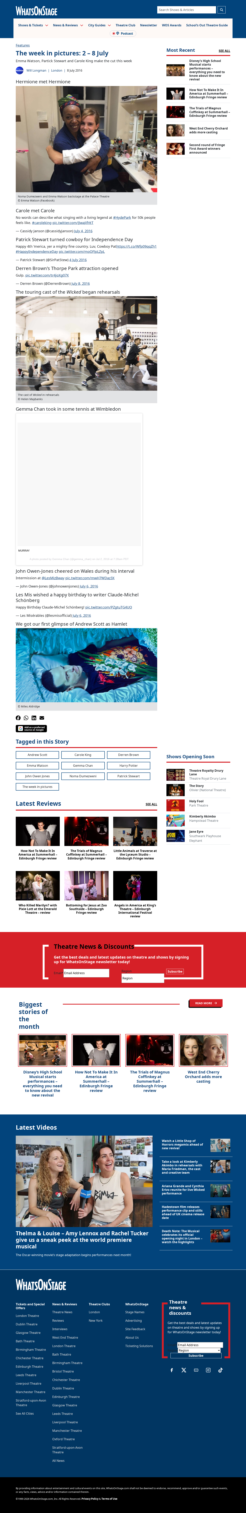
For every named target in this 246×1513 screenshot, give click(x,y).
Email (58, 973)
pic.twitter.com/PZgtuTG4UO (108, 607)
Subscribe (175, 971)
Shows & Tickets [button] (31, 25)
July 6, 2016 (89, 586)
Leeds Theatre (26, 1375)
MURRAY (24, 550)
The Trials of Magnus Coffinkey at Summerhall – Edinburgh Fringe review (150, 1081)
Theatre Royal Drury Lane (207, 778)
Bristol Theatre (63, 1371)
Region (126, 971)
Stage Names (135, 1312)
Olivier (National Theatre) (207, 790)
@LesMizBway (53, 578)
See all (224, 51)
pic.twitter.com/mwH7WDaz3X (90, 578)
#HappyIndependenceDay (37, 251)
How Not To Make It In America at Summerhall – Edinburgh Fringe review (96, 1081)
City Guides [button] (97, 25)
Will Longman (36, 70)
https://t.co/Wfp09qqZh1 (136, 246)
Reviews (58, 1320)
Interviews (59, 1329)
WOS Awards (171, 25)
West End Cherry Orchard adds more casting (203, 1076)
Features (23, 45)
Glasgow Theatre (28, 1333)
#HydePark (122, 217)
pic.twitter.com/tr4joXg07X (47, 275)
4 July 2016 (78, 259)
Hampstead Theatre (203, 820)
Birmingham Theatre (31, 1349)
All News (58, 1461)
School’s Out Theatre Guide (207, 25)
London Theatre (27, 1316)
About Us (132, 1337)
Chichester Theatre (29, 1358)
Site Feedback (135, 1329)
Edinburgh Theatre (29, 1366)
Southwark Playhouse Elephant (205, 838)
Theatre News (62, 1312)
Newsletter (148, 25)
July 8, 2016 (80, 283)
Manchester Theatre (30, 1392)
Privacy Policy (89, 1498)
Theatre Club (125, 25)
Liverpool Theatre (28, 1383)
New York (96, 1320)
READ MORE (204, 1003)
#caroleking (42, 222)
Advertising (133, 1320)
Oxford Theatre (63, 1439)
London (56, 70)
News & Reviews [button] (66, 25)
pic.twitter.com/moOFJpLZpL (82, 251)
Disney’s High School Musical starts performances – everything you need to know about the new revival (42, 1083)
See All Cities (25, 1413)
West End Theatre (65, 1337)
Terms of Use (109, 1498)
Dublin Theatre (26, 1324)
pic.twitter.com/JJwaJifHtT (72, 222)
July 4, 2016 (83, 231)
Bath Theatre (25, 1341)
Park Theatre (198, 805)
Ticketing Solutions (139, 1346)
